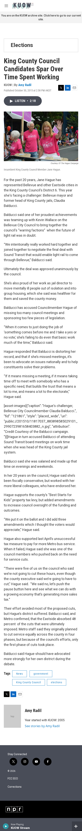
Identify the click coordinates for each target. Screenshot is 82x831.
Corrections (15, 786)
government (41, 673)
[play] (5, 826)
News (19, 673)
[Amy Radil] (12, 716)
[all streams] (77, 826)
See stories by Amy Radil (42, 726)
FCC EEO (13, 778)
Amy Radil (24, 85)
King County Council (28, 682)
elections (56, 682)
